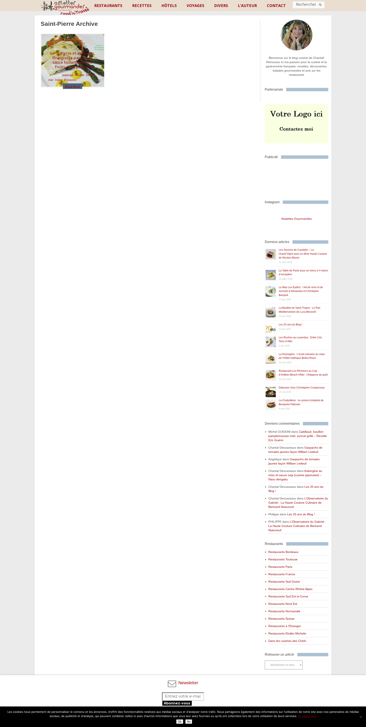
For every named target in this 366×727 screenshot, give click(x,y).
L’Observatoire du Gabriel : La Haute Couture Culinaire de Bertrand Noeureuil (298, 503)
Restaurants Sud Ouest (284, 581)
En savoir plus (307, 716)
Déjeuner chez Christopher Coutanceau (302, 387)
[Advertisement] (299, 177)
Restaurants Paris (280, 566)
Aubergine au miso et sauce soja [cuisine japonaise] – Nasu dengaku (295, 475)
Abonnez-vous (177, 703)
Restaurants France (281, 574)
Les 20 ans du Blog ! (290, 324)
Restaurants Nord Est (282, 603)
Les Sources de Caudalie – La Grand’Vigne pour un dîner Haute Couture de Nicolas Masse (303, 253)
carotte (79, 75)
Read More (72, 86)
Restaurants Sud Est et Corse (288, 596)
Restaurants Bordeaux (283, 552)
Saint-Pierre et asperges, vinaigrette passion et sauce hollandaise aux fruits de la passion (72, 60)
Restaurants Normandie (284, 611)
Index (58, 80)
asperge (67, 75)
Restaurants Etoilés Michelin (287, 633)
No (188, 721)
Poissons (70, 80)
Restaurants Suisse (281, 618)
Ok (180, 721)
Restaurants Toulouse (283, 559)
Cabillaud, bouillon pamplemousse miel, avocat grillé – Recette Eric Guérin (297, 436)
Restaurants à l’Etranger (284, 626)
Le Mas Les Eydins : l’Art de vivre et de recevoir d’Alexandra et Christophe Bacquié (301, 291)
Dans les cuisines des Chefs (287, 641)
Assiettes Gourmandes (296, 218)
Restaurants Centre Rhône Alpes (290, 589)
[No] (361, 717)
